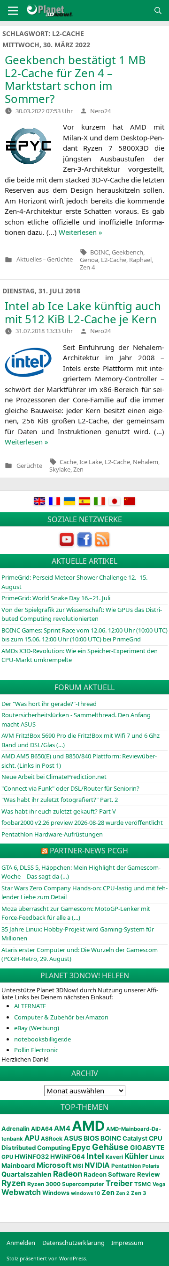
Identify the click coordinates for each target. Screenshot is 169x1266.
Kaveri (114, 1157)
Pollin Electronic (36, 1050)
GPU (7, 1157)
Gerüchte (60, 259)
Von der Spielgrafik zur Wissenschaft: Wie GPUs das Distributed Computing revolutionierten (81, 614)
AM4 (62, 1128)
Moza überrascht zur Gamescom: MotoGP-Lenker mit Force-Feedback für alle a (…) (75, 913)
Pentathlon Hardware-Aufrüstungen (52, 834)
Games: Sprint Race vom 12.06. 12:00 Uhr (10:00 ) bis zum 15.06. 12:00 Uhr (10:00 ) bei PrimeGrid (84, 635)
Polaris (150, 1166)
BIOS (91, 1138)
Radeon (67, 1174)
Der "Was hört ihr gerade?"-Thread (49, 703)
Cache (68, 462)
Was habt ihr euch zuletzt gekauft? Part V (58, 811)
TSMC (142, 1184)
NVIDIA (97, 1165)
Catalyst (135, 1138)
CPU (155, 1138)
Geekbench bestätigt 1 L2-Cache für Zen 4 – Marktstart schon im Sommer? (75, 79)
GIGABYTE (147, 1147)
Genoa (89, 259)
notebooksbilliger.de (42, 1039)
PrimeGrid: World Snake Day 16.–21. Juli (55, 598)
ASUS (73, 1138)
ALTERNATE (30, 1006)
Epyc (81, 1147)
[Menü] (13, 10)
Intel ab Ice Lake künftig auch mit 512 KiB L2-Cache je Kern (83, 312)
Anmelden (21, 1242)
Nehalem (145, 462)
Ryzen (13, 1183)
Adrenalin (15, 1128)
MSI (78, 1166)
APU (31, 1138)
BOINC (99, 252)
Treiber (119, 1183)
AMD (88, 1126)
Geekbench (127, 252)
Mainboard (18, 1165)
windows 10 (85, 1193)
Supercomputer (83, 1184)
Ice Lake (90, 462)
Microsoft (54, 1165)
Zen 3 (138, 1193)
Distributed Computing (35, 1147)
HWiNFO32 (32, 1156)
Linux (157, 1157)
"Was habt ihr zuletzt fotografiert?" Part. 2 (59, 799)
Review (148, 1174)
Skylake (59, 469)
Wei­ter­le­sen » (80, 232)
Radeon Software (110, 1174)
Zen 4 (87, 267)
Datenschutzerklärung (73, 1242)
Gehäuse (110, 1147)
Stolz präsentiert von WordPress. (47, 1258)
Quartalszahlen (26, 1174)
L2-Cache (113, 259)
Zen (78, 469)
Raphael (140, 259)
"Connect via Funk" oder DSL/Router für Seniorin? (70, 788)
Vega (159, 1184)
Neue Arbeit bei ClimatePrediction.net (54, 776)
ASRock (51, 1138)
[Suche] (158, 10)
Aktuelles (29, 259)
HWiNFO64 (67, 1156)
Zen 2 (123, 1193)
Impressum (127, 1242)
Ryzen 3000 (44, 1183)
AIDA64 (42, 1128)
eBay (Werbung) (36, 1028)
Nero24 (100, 111)
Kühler (136, 1156)
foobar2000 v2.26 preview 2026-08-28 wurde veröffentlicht (82, 822)
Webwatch (21, 1192)
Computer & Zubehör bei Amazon (61, 1017)
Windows (55, 1192)
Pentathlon (126, 1166)
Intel (95, 1156)
